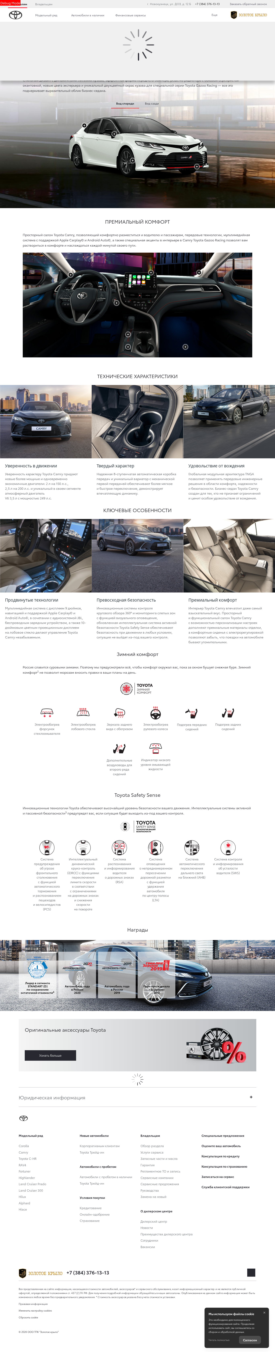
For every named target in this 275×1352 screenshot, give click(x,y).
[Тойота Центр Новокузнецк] (249, 15)
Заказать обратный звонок (248, 4)
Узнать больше (50, 1055)
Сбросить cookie (28, 1317)
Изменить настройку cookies (35, 1310)
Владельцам (43, 4)
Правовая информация (33, 1303)
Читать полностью (219, 1340)
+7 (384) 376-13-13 (207, 4)
